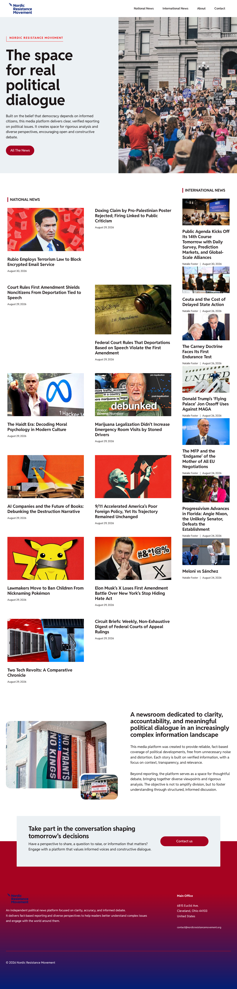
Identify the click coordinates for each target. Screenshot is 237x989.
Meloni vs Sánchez (200, 571)
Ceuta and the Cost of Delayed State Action (204, 302)
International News (175, 8)
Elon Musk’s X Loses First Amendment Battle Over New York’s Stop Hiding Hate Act (131, 593)
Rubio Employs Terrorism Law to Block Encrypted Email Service (44, 261)
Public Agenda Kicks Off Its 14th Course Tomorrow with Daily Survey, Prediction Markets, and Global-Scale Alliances (206, 244)
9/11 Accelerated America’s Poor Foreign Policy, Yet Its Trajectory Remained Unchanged (126, 511)
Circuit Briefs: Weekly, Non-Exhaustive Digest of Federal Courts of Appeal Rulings (132, 627)
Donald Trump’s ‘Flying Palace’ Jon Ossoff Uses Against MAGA (205, 404)
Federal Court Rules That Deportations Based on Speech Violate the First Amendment (132, 348)
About (201, 8)
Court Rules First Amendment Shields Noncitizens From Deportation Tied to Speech (44, 292)
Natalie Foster (190, 264)
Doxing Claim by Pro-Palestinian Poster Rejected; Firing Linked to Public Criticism (133, 216)
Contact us (184, 841)
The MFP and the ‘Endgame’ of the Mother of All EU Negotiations (199, 458)
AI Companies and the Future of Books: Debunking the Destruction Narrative (45, 508)
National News (144, 8)
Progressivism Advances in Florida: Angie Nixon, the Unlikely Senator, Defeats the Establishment (205, 519)
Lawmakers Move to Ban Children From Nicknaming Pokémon (45, 590)
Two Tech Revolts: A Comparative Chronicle (39, 672)
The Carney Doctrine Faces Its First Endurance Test (202, 352)
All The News (20, 150)
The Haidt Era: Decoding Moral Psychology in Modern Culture (37, 427)
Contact (219, 8)
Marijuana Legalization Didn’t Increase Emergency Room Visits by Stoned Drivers (132, 429)
